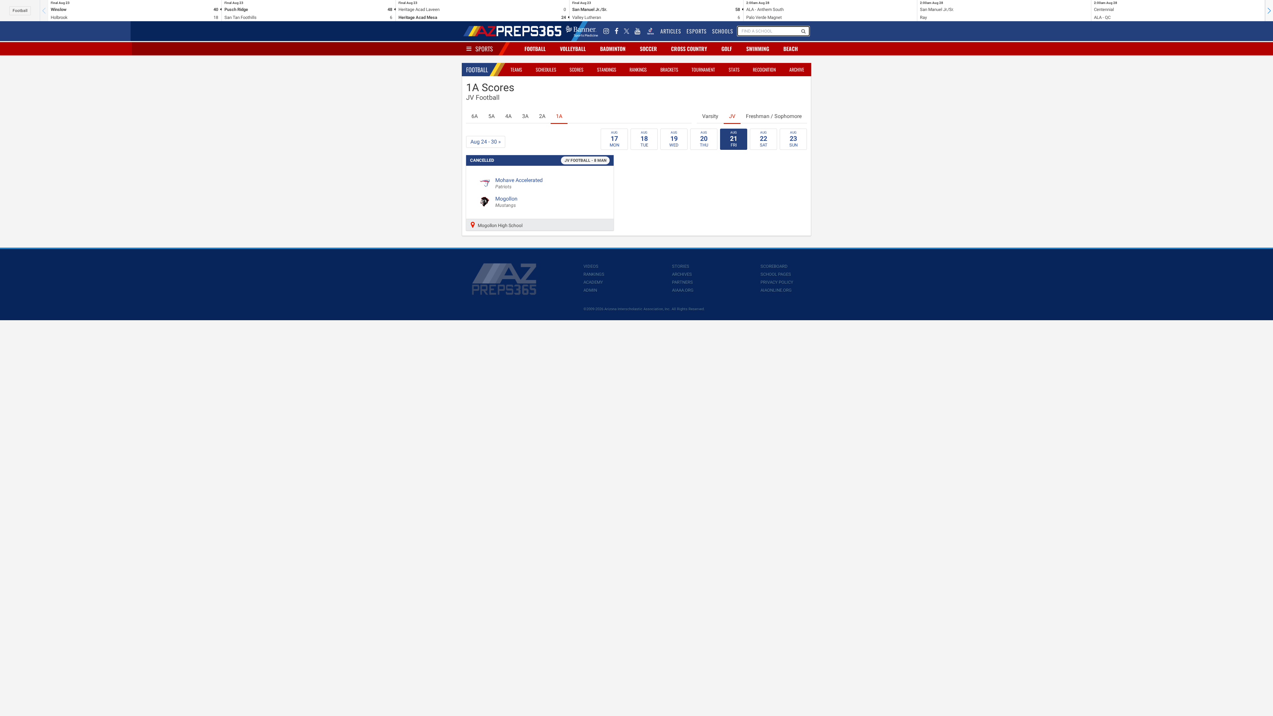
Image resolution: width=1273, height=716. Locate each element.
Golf (726, 49)
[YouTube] (637, 31)
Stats (734, 69)
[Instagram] (606, 31)
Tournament (703, 69)
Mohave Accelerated (519, 183)
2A (542, 116)
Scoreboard (774, 266)
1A (559, 116)
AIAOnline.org (776, 290)
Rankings (638, 69)
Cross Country (689, 49)
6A (474, 116)
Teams (516, 69)
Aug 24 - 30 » (485, 142)
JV (732, 116)
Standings (606, 69)
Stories (680, 266)
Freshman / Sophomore (774, 116)
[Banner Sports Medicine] (582, 31)
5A (491, 116)
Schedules (546, 69)
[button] (1269, 10)
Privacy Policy (776, 282)
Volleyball (573, 49)
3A (525, 116)
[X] (627, 31)
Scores (576, 69)
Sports (484, 48)
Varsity (710, 116)
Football (20, 10)
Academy (593, 282)
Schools (722, 31)
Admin (590, 290)
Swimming (757, 49)
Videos (590, 266)
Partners (682, 282)
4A (508, 116)
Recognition (764, 69)
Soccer (648, 49)
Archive (796, 69)
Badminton (613, 49)
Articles (670, 31)
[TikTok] (650, 31)
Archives (682, 274)
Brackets (669, 69)
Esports (697, 31)
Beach (790, 49)
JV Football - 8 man (585, 160)
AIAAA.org (683, 290)
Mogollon (506, 202)
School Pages (775, 274)
